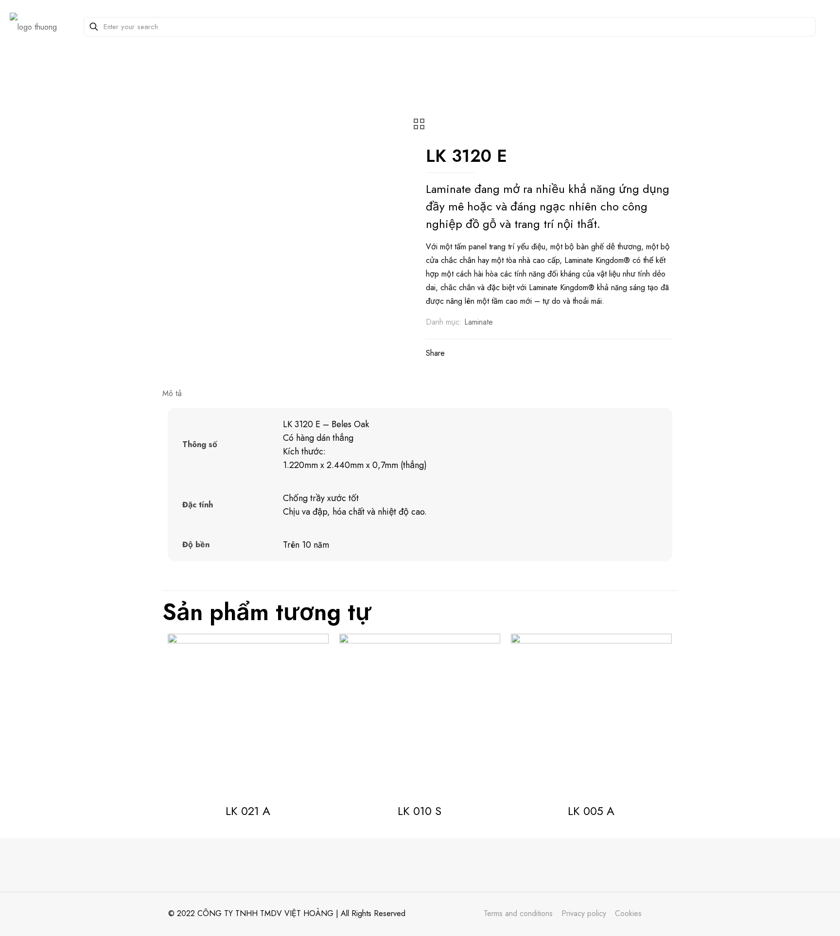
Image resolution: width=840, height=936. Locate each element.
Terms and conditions (518, 913)
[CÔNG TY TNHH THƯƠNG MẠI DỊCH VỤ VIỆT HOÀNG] (33, 26)
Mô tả (172, 393)
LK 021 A (248, 810)
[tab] (420, 393)
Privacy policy (583, 913)
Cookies (628, 913)
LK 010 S (419, 810)
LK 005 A (591, 810)
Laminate (478, 322)
